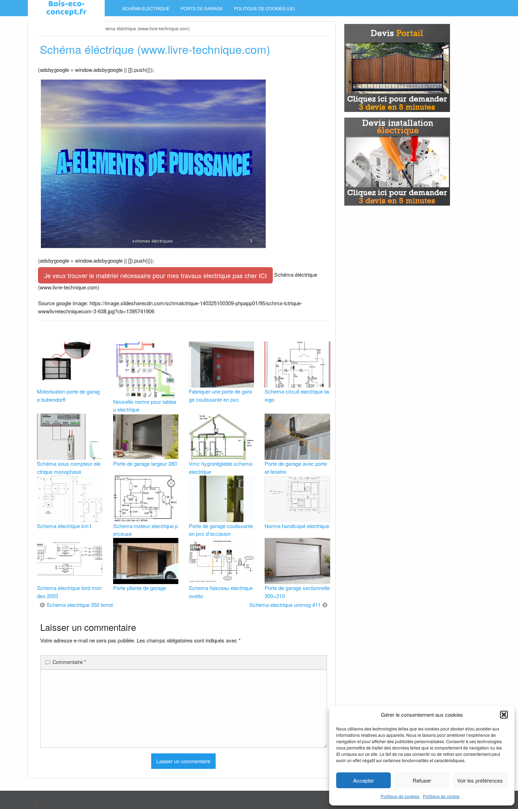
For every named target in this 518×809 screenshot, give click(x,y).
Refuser (422, 780)
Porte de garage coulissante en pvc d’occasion (221, 530)
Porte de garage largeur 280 (145, 463)
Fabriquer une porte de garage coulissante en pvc (220, 395)
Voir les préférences (480, 780)
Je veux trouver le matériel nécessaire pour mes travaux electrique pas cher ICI (155, 275)
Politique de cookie (441, 796)
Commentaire (69, 661)
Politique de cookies (400, 796)
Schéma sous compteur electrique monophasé (68, 467)
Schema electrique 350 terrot (80, 604)
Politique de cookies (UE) (264, 8)
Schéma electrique (145, 8)
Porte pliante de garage (139, 587)
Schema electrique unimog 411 (285, 604)
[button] (503, 714)
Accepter (363, 780)
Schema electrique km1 (64, 525)
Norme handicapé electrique (297, 525)
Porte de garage (202, 8)
